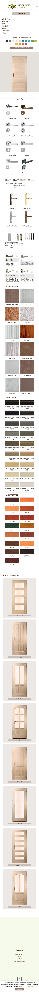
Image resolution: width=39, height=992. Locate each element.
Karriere (19, 956)
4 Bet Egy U (19, 698)
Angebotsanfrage (21, 48)
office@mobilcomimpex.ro (11, 1)
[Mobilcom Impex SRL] (19, 6)
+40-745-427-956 (27, 1)
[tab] (19, 99)
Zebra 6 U (19, 865)
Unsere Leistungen (19, 961)
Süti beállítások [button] (29, 986)
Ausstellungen (19, 959)
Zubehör (19, 99)
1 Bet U (19, 823)
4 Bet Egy (19, 657)
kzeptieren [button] (19, 989)
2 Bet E (19, 782)
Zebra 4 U (19, 615)
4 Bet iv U (19, 907)
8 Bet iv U (19, 740)
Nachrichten (19, 954)
